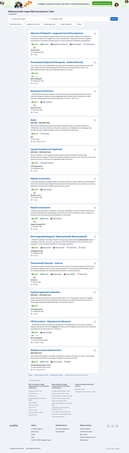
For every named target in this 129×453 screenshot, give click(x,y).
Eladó (33, 120)
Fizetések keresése (86, 431)
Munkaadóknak (60, 431)
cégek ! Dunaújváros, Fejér (59, 401)
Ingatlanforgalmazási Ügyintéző (46, 149)
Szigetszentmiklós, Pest (35, 391)
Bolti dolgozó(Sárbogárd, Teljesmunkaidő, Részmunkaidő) (59, 236)
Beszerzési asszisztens (42, 91)
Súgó (32, 437)
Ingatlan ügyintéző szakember (45, 292)
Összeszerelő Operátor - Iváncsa (47, 263)
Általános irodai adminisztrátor (46, 350)
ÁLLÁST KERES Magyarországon (41, 440)
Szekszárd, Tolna (33, 393)
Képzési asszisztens (40, 178)
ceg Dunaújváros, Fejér (58, 416)
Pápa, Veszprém (33, 402)
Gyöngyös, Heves (33, 405)
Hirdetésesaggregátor (62, 429)
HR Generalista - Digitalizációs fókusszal (51, 321)
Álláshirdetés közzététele (102, 3)
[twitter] (112, 426)
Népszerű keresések (34, 380)
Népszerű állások (80, 389)
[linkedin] (117, 426)
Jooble (117, 449)
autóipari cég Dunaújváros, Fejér (61, 391)
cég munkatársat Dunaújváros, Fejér (62, 396)
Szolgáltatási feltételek (17, 448)
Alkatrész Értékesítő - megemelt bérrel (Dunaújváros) (57, 33)
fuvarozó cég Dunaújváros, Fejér (61, 398)
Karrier (33, 434)
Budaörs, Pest (32, 407)
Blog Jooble (83, 434)
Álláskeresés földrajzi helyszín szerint (85, 391)
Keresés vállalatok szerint (87, 437)
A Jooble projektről (37, 429)
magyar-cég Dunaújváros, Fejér (60, 393)
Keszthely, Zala (33, 415)
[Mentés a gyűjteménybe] (95, 33)
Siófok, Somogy (33, 410)
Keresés (114, 19)
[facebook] (108, 426)
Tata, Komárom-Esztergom (36, 412)
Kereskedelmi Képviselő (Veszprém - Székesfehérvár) (57, 62)
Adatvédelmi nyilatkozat (33, 448)
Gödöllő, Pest (32, 396)
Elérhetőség (35, 431)
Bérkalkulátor (84, 440)
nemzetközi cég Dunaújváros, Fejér (61, 414)
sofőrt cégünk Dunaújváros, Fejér (61, 411)
